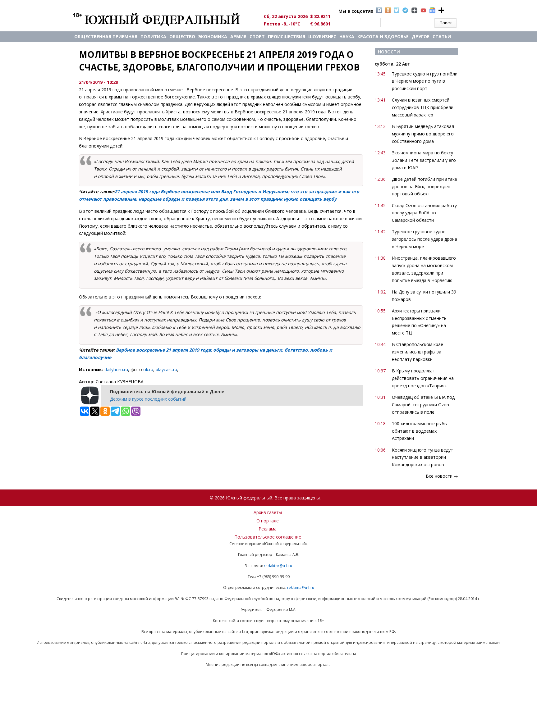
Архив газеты (268, 512)
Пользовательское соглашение (267, 537)
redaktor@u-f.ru (278, 565)
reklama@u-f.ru (300, 587)
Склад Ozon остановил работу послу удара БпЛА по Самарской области (424, 213)
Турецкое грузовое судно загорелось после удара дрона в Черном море (424, 239)
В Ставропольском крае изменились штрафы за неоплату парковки (417, 351)
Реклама (268, 529)
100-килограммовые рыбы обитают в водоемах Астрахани (420, 431)
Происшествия (286, 36)
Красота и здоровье (383, 36)
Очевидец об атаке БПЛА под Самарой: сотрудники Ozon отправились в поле (423, 404)
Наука (346, 36)
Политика (153, 36)
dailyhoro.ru (116, 369)
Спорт (257, 36)
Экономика (212, 36)
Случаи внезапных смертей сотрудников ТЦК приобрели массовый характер (422, 107)
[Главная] (164, 19)
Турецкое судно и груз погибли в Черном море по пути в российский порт (424, 81)
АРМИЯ (238, 36)
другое (420, 36)
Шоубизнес (322, 36)
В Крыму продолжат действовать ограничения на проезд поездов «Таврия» (423, 378)
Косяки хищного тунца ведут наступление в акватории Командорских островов (422, 457)
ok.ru (148, 369)
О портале (267, 521)
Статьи (442, 36)
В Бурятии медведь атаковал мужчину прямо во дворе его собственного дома (423, 133)
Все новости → (442, 476)
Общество (182, 36)
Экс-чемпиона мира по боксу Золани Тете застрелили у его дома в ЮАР (424, 160)
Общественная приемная (105, 36)
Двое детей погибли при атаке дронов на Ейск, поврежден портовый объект (424, 186)
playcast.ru (166, 369)
